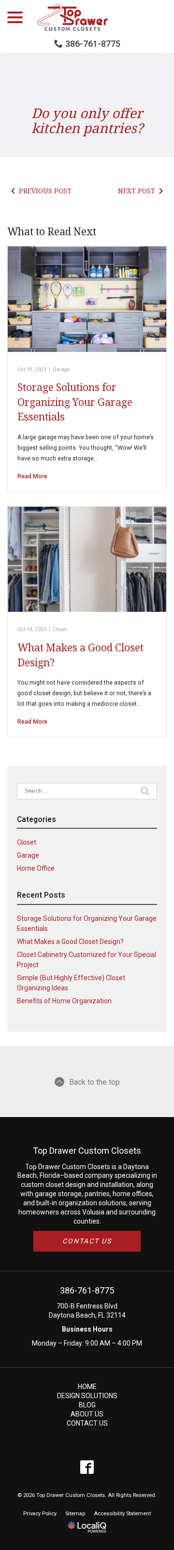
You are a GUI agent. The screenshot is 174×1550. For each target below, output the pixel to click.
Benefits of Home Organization (64, 1001)
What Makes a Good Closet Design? (70, 941)
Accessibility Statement (122, 1513)
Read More (32, 476)
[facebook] (87, 1466)
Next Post (136, 190)
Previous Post (45, 190)
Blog (87, 1405)
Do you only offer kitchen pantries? (87, 120)
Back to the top (94, 1082)
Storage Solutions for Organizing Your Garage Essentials (74, 401)
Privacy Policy (40, 1513)
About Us (87, 1414)
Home (87, 1386)
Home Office (36, 868)
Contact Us (87, 1241)
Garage (61, 369)
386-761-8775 (92, 44)
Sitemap (75, 1513)
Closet (60, 629)
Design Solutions (87, 1396)
